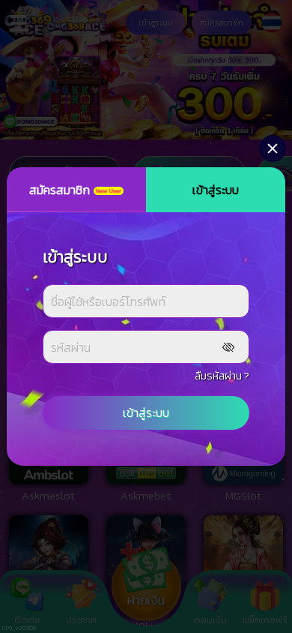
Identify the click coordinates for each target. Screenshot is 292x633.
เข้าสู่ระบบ (146, 413)
